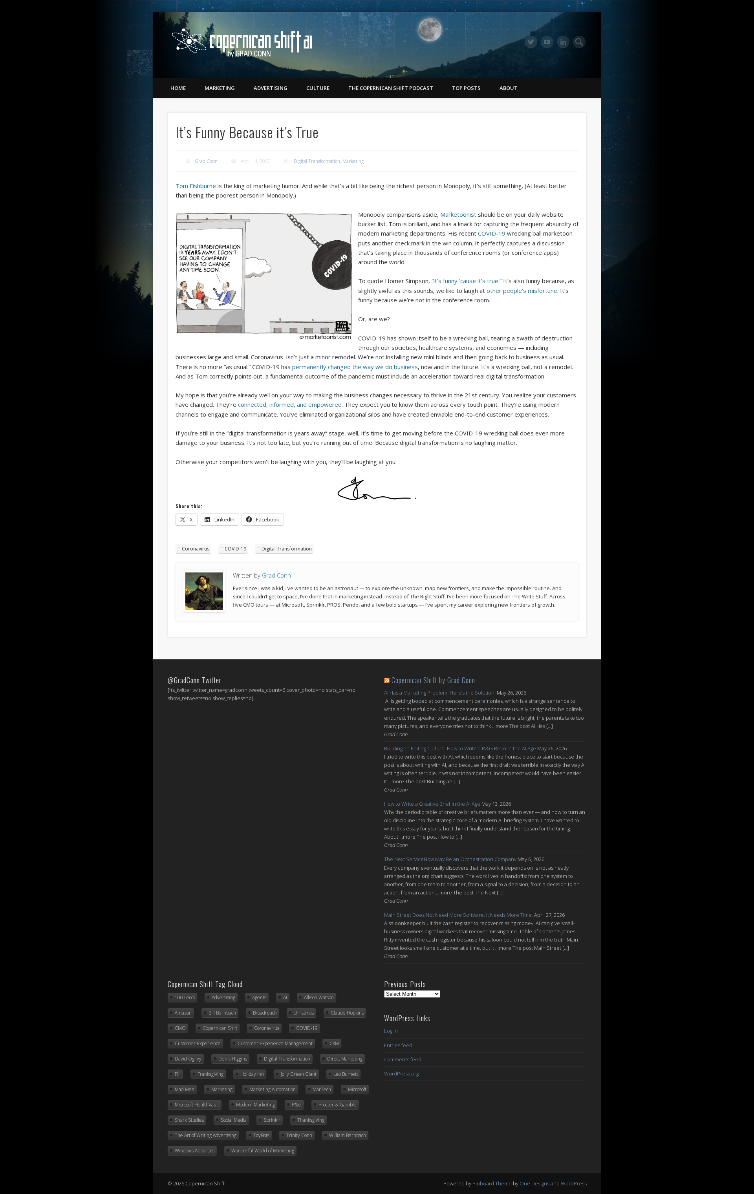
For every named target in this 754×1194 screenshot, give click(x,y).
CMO (180, 1028)
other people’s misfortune (522, 290)
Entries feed (398, 1045)
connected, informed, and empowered (290, 404)
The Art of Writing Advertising (205, 1135)
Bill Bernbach (222, 1012)
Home (178, 87)
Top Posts (466, 87)
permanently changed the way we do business (355, 367)
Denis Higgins (232, 1058)
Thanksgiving (310, 1120)
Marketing (220, 87)
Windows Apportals (194, 1150)
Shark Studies (189, 1120)
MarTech (322, 1089)
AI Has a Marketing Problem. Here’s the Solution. (440, 692)
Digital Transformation (317, 161)
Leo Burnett (345, 1074)
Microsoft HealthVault (197, 1104)
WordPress (574, 1183)
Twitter (531, 42)
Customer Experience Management (275, 1043)
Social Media (234, 1120)
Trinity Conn (299, 1135)
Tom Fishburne (196, 186)
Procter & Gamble (337, 1104)
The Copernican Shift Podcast (390, 87)
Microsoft (357, 1089)
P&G (297, 1104)
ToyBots (261, 1135)
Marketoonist (459, 214)
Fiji (178, 1074)
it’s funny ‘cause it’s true (466, 281)
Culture (317, 87)
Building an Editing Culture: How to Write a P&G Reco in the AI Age (460, 748)
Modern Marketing (255, 1104)
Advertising (270, 87)
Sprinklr (272, 1120)
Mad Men (184, 1089)
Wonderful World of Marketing (262, 1150)
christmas (304, 1012)
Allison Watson (319, 997)
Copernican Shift (220, 1028)
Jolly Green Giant (299, 1074)
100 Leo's (185, 997)
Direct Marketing (344, 1058)
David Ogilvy (188, 1058)
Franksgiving (210, 1074)
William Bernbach (347, 1135)
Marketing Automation (272, 1089)
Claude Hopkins (347, 1012)
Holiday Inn (252, 1074)
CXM (334, 1043)
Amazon (183, 1012)
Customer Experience (198, 1043)
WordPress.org (401, 1073)
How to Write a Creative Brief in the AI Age (432, 803)
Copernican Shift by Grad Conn (433, 680)
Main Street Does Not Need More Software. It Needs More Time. (458, 914)
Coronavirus (195, 548)
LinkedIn (563, 42)
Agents (259, 997)
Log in (391, 1030)
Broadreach (265, 1012)
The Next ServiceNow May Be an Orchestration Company (450, 859)
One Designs (534, 1183)
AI (285, 997)
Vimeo (547, 42)
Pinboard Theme (492, 1183)
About (509, 87)
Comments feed (402, 1059)
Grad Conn (206, 161)
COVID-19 (491, 233)
